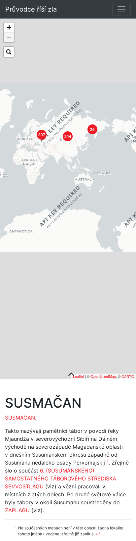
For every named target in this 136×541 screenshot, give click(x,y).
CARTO (127, 376)
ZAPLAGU (17, 510)
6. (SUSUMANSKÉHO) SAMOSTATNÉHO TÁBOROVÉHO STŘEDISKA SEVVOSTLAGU (60, 478)
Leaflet (78, 376)
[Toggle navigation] (121, 9)
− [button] (9, 37)
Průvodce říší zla (31, 9)
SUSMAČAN (20, 417)
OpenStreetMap (103, 376)
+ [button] (9, 27)
